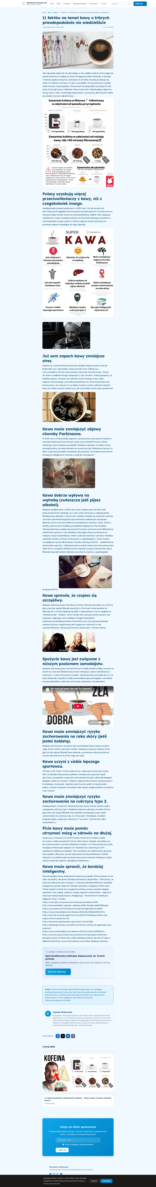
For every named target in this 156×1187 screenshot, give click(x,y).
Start (52, 4)
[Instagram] (54, 1174)
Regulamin (75, 1144)
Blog (58, 4)
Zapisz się (62, 1150)
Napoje (55, 12)
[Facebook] (50, 1174)
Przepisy (66, 4)
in (68, 1036)
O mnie (103, 4)
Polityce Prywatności (52, 1184)
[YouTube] (61, 1174)
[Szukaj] (129, 3)
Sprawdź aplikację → (58, 972)
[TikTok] (57, 1174)
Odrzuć (94, 1181)
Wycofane (94, 4)
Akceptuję (106, 1181)
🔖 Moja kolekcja (79, 4)
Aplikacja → (140, 4)
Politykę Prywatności (86, 1144)
